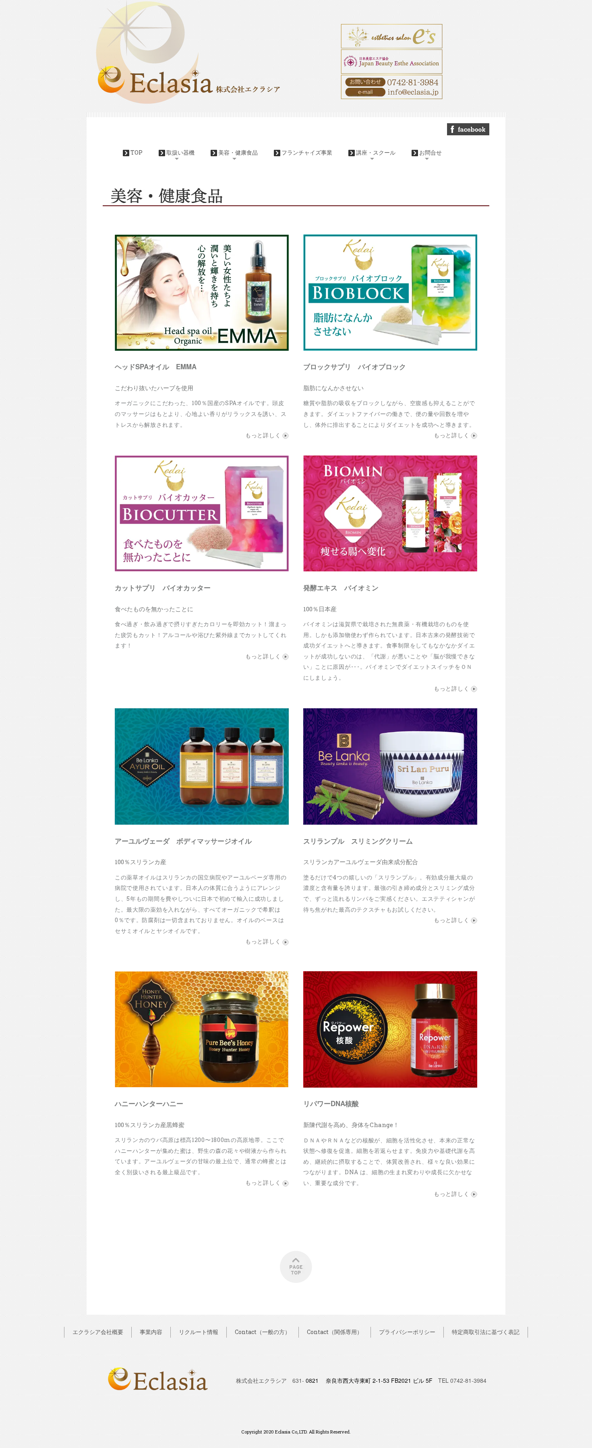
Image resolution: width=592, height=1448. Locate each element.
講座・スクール (375, 152)
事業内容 (151, 1332)
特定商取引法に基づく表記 (486, 1332)
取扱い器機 (180, 152)
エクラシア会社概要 (97, 1332)
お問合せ (430, 152)
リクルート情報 (198, 1332)
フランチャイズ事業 (307, 152)
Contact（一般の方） (262, 1332)
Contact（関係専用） (334, 1332)
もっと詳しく (263, 435)
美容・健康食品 (238, 152)
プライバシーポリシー (407, 1332)
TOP (136, 152)
